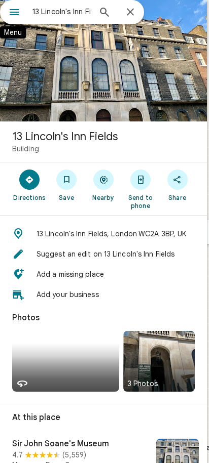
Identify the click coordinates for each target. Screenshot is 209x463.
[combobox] (61, 12)
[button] (103, 234)
